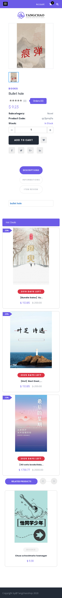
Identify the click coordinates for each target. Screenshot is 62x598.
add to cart (23, 140)
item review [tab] (31, 189)
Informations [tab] (31, 179)
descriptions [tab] (31, 170)
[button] (5, 4)
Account (40, 4)
